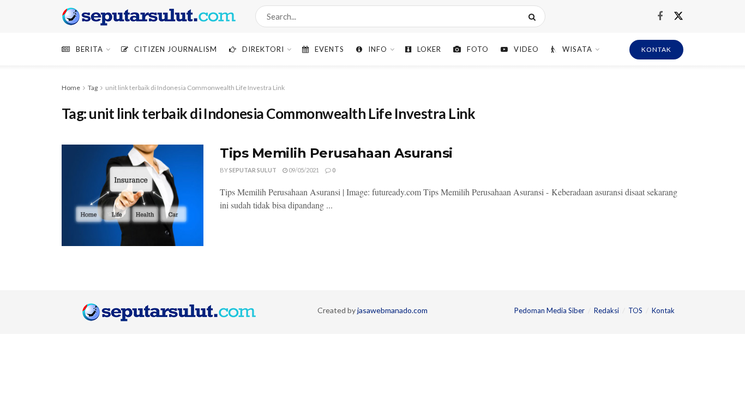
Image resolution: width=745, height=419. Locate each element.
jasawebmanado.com (392, 310)
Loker (429, 49)
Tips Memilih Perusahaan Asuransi (336, 153)
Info (377, 49)
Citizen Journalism (175, 49)
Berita (89, 49)
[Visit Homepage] (149, 16)
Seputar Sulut (253, 169)
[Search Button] (534, 16)
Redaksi (606, 310)
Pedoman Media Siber (549, 310)
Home (71, 87)
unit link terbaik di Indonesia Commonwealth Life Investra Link (195, 87)
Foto (478, 49)
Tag (93, 87)
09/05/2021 (303, 169)
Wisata (577, 49)
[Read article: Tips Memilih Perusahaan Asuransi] (132, 195)
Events (329, 49)
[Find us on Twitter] (678, 16)
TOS (635, 310)
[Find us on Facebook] (660, 16)
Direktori (263, 49)
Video (526, 49)
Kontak (663, 310)
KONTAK (656, 49)
